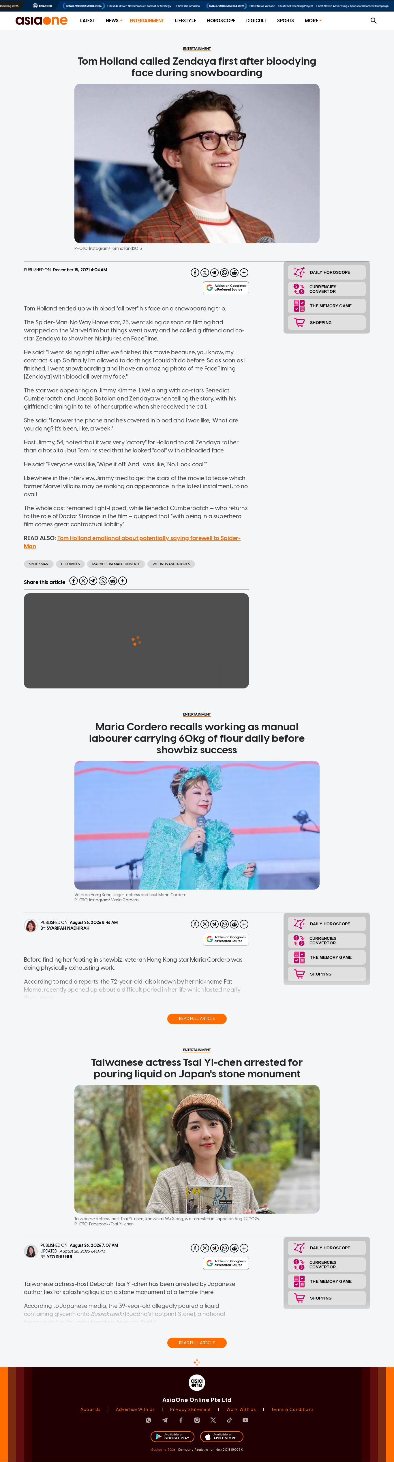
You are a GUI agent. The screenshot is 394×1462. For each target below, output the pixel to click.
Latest (87, 20)
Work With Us (241, 1409)
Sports (285, 20)
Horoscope (221, 20)
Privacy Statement (190, 1409)
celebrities (70, 564)
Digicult (256, 20)
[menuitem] (87, 21)
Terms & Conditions (292, 1409)
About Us (90, 1409)
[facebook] (195, 272)
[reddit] (234, 272)
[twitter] (205, 272)
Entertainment (147, 20)
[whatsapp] (224, 272)
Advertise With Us (135, 1409)
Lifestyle (185, 20)
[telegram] (214, 272)
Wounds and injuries (171, 564)
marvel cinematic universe (116, 564)
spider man (38, 564)
